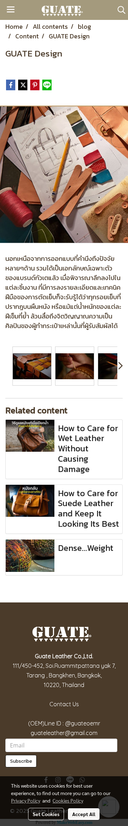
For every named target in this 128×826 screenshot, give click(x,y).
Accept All (83, 814)
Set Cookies (46, 814)
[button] (119, 10)
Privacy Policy (25, 800)
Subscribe (21, 761)
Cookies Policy (68, 800)
